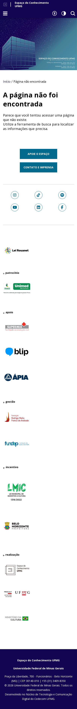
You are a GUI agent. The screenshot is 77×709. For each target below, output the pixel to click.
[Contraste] (64, 13)
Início (6, 81)
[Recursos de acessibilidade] (54, 13)
